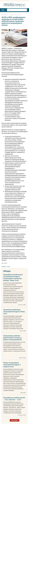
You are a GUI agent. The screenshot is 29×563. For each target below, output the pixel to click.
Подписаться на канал (14, 288)
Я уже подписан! (14, 293)
